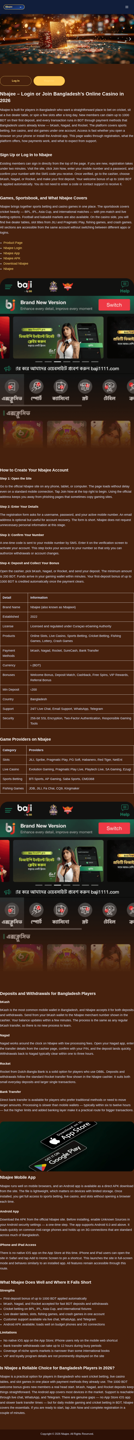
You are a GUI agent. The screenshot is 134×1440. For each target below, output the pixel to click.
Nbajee (8, 269)
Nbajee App (11, 253)
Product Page (13, 242)
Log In (16, 80)
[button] (4, 39)
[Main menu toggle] (127, 7)
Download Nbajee (15, 263)
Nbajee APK (11, 258)
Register (49, 80)
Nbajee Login (12, 248)
